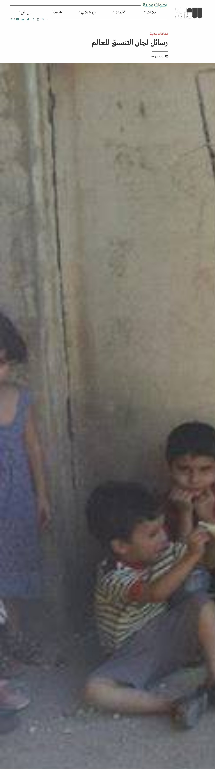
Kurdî (57, 12)
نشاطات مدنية (159, 33)
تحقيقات (120, 12)
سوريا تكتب (88, 12)
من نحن (26, 12)
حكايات (152, 12)
